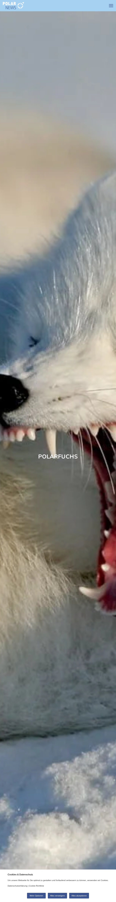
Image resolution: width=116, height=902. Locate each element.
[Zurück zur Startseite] (13, 5)
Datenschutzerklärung (17, 886)
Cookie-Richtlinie (36, 886)
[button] (111, 5)
